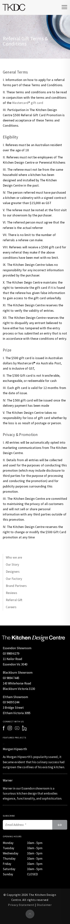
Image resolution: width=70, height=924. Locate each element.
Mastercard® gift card (27, 103)
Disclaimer (44, 905)
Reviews (11, 593)
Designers (13, 572)
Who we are (14, 557)
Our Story (12, 564)
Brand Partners (16, 586)
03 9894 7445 (11, 678)
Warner (8, 780)
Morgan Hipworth (15, 749)
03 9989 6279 (11, 653)
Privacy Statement (21, 905)
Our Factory (14, 579)
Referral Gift (14, 600)
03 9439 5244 (11, 702)
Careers (11, 607)
